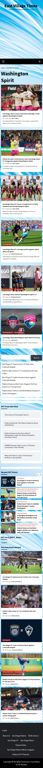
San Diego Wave (7, 108)
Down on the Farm (22, 489)
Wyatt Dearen (14, 718)
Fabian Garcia (15, 616)
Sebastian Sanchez (16, 254)
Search (4, 353)
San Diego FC (20, 478)
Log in (4, 730)
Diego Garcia (14, 684)
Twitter (4, 542)
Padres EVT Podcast (20, 754)
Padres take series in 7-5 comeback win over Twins (20, 372)
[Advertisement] (21, 36)
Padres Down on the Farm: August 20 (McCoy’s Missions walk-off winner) (28, 530)
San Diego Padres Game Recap (11, 606)
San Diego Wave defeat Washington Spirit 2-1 (20, 294)
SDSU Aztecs (33, 736)
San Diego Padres (33, 489)
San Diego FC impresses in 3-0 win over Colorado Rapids (18, 365)
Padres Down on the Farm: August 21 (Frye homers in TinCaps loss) (19, 385)
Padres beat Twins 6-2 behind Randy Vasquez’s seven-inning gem (21, 392)
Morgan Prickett (16, 297)
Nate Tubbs (15, 118)
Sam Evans (14, 340)
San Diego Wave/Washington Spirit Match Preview (21, 338)
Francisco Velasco (16, 581)
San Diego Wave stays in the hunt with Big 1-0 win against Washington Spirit (21, 115)
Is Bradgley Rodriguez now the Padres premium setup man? (27, 517)
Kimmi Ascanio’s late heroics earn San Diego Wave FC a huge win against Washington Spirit (21, 160)
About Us (6, 736)
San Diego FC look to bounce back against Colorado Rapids (19, 378)
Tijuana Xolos (20, 745)
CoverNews (35, 762)
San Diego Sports (8, 289)
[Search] (39, 62)
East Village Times (20, 5)
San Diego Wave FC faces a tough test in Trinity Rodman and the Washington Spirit (20, 205)
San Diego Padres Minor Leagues (26, 491)
